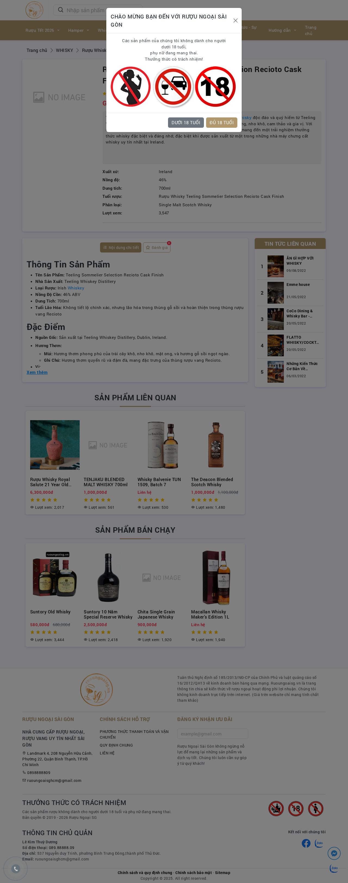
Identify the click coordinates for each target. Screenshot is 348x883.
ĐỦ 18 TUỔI (222, 122)
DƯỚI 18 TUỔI (186, 122)
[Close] (235, 20)
